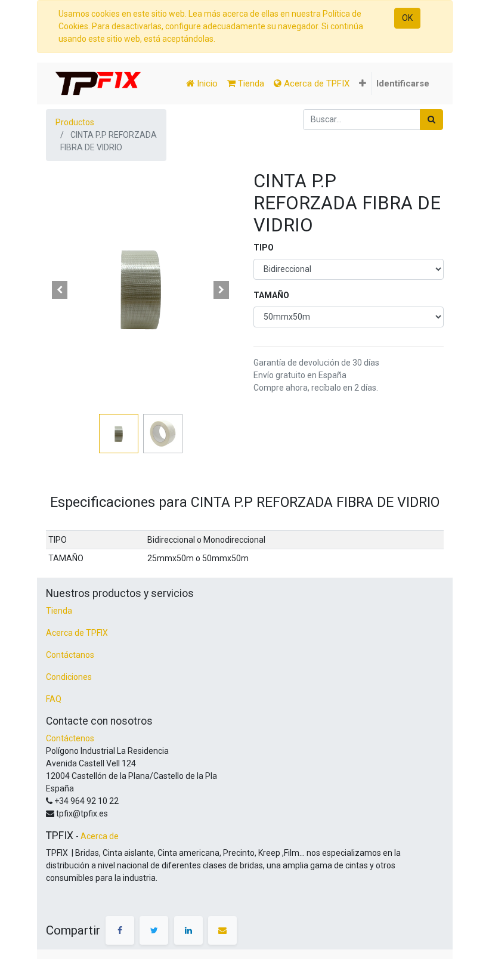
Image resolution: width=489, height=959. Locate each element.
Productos (74, 122)
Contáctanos (70, 655)
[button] (362, 83)
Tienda (59, 610)
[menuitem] (201, 83)
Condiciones (69, 677)
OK (407, 18)
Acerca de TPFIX (77, 633)
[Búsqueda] (431, 119)
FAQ (53, 699)
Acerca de (100, 836)
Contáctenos (70, 738)
